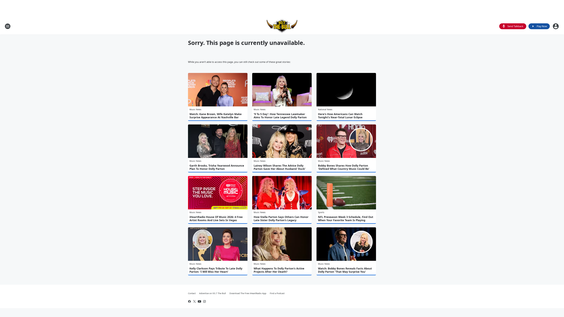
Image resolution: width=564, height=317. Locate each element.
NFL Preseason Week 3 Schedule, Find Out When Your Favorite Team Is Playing (345, 218)
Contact (192, 293)
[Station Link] (282, 26)
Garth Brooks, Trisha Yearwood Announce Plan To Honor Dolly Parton (216, 167)
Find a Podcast (277, 293)
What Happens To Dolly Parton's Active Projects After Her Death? (279, 270)
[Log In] (556, 26)
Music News (195, 109)
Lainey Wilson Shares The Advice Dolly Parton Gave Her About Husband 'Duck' (280, 167)
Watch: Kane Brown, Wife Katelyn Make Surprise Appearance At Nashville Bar (215, 115)
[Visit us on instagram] (204, 301)
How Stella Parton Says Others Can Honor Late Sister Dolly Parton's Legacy (281, 218)
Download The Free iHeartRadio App (247, 293)
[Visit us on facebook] (189, 301)
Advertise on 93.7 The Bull (212, 293)
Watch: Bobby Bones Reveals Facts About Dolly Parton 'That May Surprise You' (345, 270)
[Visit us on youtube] (199, 301)
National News (325, 109)
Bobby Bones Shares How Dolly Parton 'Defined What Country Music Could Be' (343, 167)
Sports (321, 212)
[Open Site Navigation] (8, 26)
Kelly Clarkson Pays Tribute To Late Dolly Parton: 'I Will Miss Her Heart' (215, 270)
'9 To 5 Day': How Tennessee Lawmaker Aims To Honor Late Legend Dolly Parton (280, 115)
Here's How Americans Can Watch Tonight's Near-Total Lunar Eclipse (340, 115)
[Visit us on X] (194, 301)
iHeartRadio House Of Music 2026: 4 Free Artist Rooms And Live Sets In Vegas (216, 218)
